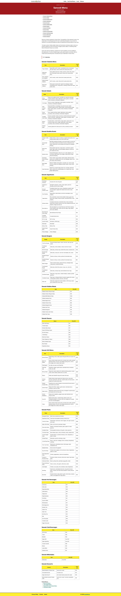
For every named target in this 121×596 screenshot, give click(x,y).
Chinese (82, 1)
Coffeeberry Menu (47, 587)
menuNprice (87, 594)
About (45, 594)
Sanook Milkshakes (47, 34)
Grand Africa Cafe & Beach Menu (50, 585)
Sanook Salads (46, 17)
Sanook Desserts (46, 36)
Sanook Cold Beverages (48, 33)
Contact (41, 594)
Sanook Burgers (46, 22)
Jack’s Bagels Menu (47, 584)
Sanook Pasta (46, 29)
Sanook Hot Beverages (47, 31)
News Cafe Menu (46, 583)
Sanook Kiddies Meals (47, 24)
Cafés (65, 1)
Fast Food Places (71, 1)
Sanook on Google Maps (60, 11)
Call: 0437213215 (60, 9)
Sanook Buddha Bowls (47, 19)
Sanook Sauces (46, 26)
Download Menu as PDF (60, 12)
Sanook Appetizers (47, 21)
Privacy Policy (35, 594)
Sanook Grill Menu (46, 27)
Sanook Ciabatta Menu (47, 16)
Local (77, 1)
